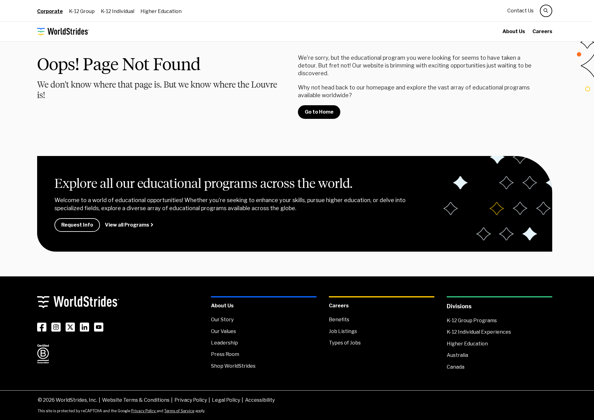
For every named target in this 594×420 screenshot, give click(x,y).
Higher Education (161, 11)
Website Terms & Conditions (136, 400)
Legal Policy (226, 400)
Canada (455, 367)
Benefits (339, 320)
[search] (546, 11)
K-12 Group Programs (472, 320)
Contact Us (520, 11)
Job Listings (343, 331)
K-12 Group (82, 11)
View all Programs (127, 225)
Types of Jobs (345, 343)
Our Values (223, 331)
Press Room (225, 354)
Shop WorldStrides (233, 366)
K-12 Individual (117, 11)
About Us (513, 31)
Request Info (77, 225)
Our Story (222, 320)
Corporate (50, 11)
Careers (542, 31)
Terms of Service (179, 411)
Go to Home (319, 112)
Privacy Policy (190, 400)
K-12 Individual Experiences (479, 332)
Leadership (224, 343)
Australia (457, 355)
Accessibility (260, 400)
